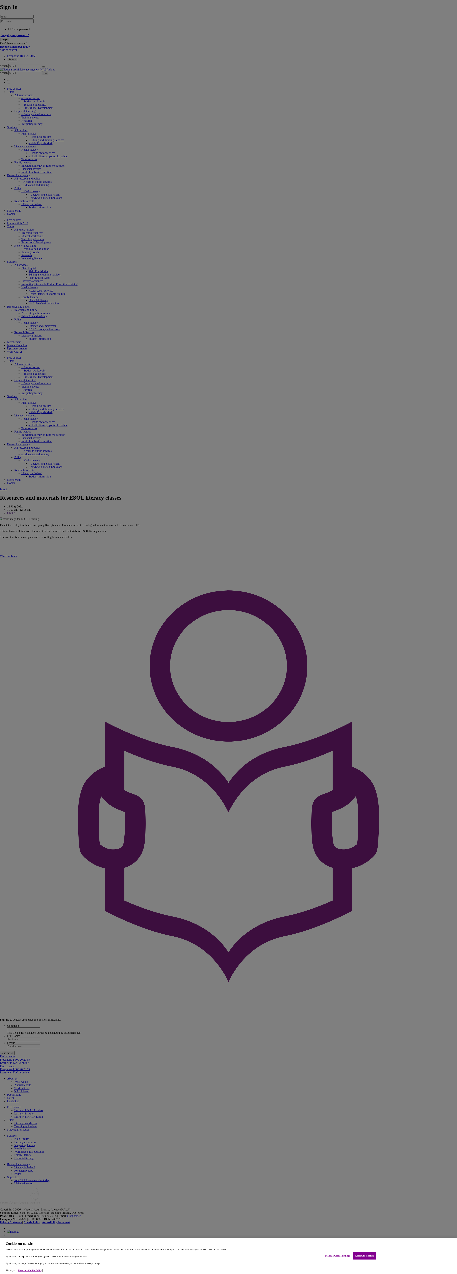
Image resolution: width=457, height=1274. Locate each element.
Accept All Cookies (364, 1255)
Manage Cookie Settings (337, 1255)
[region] (228, 1256)
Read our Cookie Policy (30, 1270)
